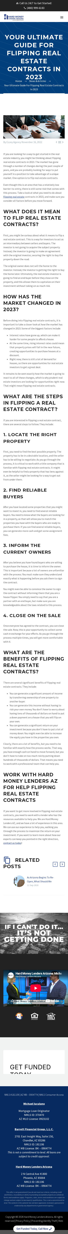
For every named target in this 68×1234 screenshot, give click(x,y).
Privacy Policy (23, 1220)
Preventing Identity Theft (44, 1220)
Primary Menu (62, 17)
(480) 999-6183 (35, 8)
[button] (55, 864)
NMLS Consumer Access (51, 1094)
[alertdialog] (34, 1228)
